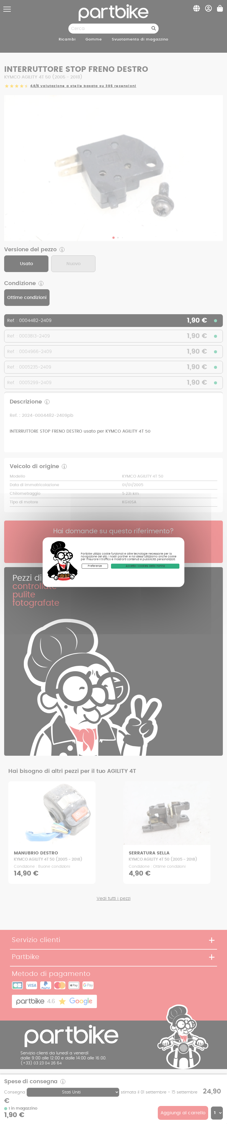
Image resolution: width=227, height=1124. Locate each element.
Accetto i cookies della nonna (145, 566)
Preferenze (95, 566)
